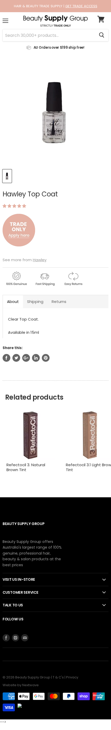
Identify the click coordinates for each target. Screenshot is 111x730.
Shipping (35, 301)
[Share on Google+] (26, 358)
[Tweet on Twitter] (16, 358)
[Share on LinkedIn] (36, 358)
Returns (59, 301)
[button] (15, 206)
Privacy (72, 677)
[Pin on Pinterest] (46, 358)
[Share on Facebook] (6, 358)
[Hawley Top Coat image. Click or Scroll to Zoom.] (55, 112)
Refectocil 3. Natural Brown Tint (25, 467)
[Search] (101, 35)
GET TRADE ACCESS (81, 6)
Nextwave (30, 685)
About (13, 301)
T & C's (58, 677)
